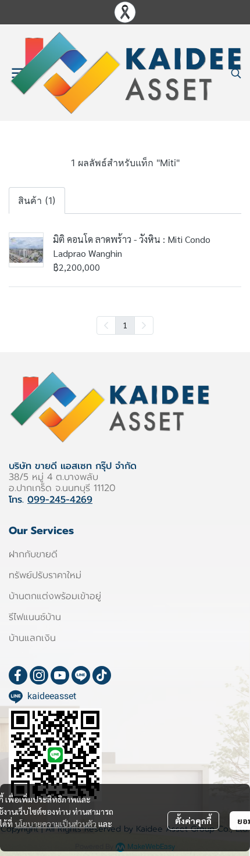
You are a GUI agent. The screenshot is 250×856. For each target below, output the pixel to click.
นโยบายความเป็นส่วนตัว (56, 823)
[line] (81, 675)
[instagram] (39, 675)
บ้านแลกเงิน (32, 638)
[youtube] (60, 675)
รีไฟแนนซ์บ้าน (35, 617)
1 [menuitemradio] (125, 325)
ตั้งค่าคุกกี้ (193, 820)
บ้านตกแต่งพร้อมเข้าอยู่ (55, 596)
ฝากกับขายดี (33, 554)
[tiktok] (101, 675)
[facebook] (18, 675)
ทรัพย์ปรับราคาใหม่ (45, 575)
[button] (236, 73)
